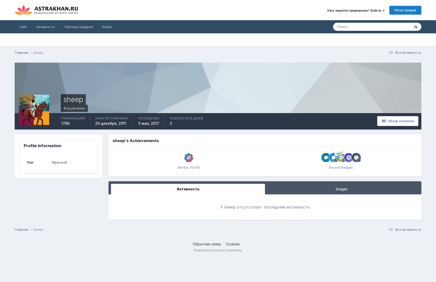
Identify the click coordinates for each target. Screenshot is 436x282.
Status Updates (391, 27)
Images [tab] (342, 189)
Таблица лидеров (78, 27)
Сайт (23, 27)
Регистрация (405, 10)
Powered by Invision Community (218, 250)
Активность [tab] (188, 189)
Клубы (107, 27)
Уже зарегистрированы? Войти (355, 10)
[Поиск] (415, 27)
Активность (45, 27)
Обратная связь (207, 244)
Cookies (233, 244)
